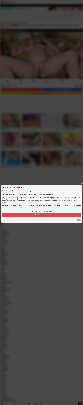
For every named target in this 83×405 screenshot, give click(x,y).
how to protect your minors (8, 219)
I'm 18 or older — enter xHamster (41, 215)
